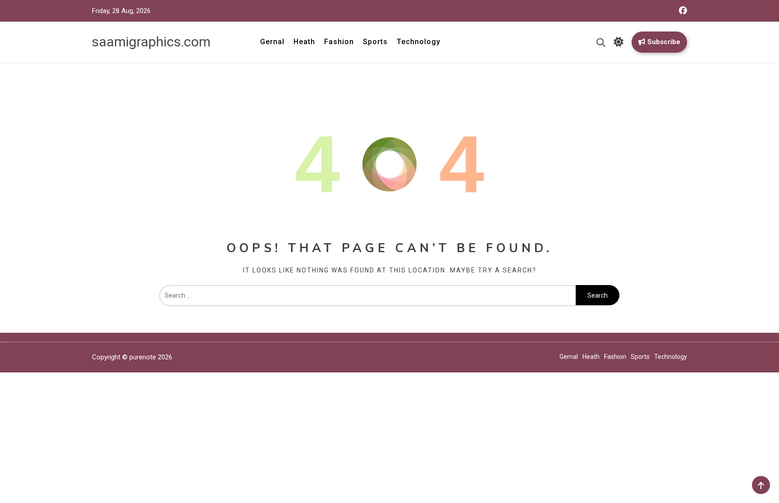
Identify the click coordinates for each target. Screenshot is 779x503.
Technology (418, 41)
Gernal (272, 41)
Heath (304, 41)
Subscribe (663, 42)
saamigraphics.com (151, 42)
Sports (375, 41)
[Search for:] (368, 295)
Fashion (339, 41)
